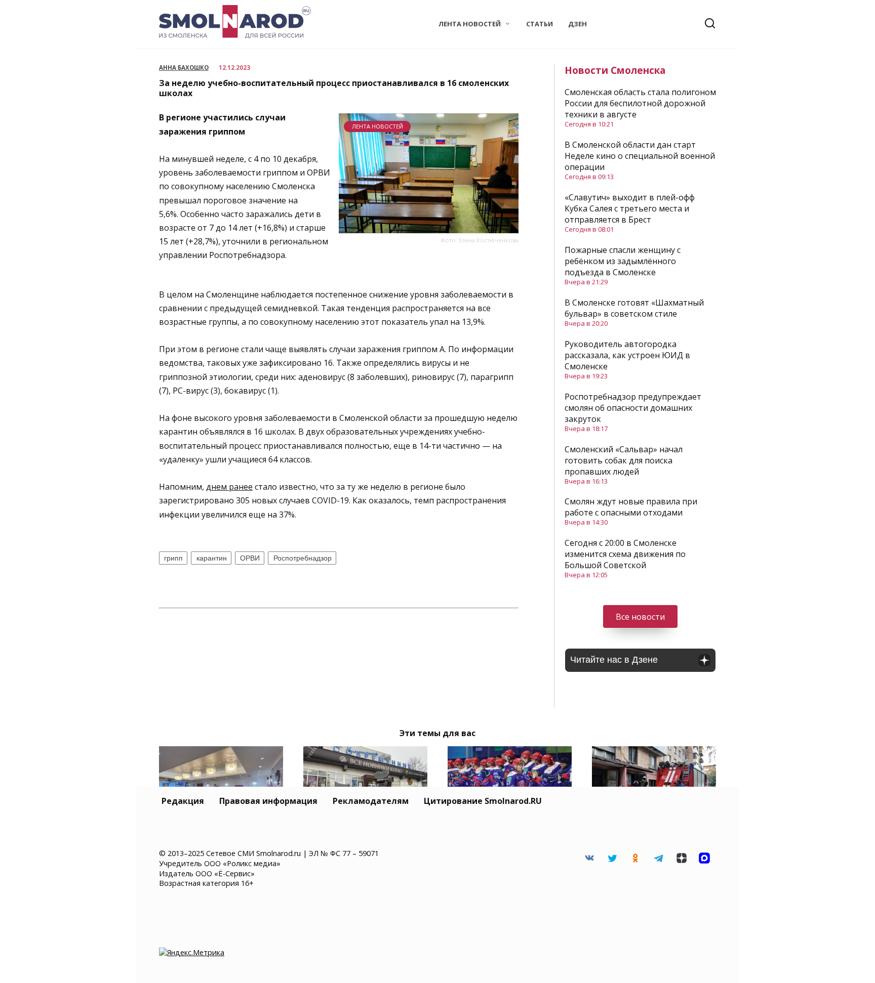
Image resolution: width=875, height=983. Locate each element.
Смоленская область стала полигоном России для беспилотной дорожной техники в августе (640, 103)
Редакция (183, 800)
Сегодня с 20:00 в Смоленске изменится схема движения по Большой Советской (625, 554)
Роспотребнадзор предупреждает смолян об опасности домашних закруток (633, 407)
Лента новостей (470, 23)
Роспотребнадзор (302, 558)
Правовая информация (268, 800)
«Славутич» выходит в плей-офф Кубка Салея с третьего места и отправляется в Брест (630, 208)
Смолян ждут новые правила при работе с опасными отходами (631, 507)
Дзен (577, 23)
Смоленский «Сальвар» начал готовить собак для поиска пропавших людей (624, 460)
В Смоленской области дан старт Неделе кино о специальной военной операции (640, 156)
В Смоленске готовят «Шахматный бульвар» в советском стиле (634, 308)
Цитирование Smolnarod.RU (483, 800)
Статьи (539, 23)
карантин (211, 558)
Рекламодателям (371, 800)
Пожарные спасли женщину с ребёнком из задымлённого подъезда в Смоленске (623, 261)
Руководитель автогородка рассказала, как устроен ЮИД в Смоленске (627, 355)
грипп (173, 558)
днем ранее (229, 486)
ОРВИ (250, 558)
